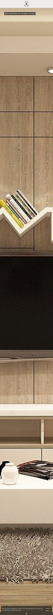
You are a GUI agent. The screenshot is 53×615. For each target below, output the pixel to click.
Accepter (47, 608)
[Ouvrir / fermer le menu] (26, 613)
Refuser (47, 610)
